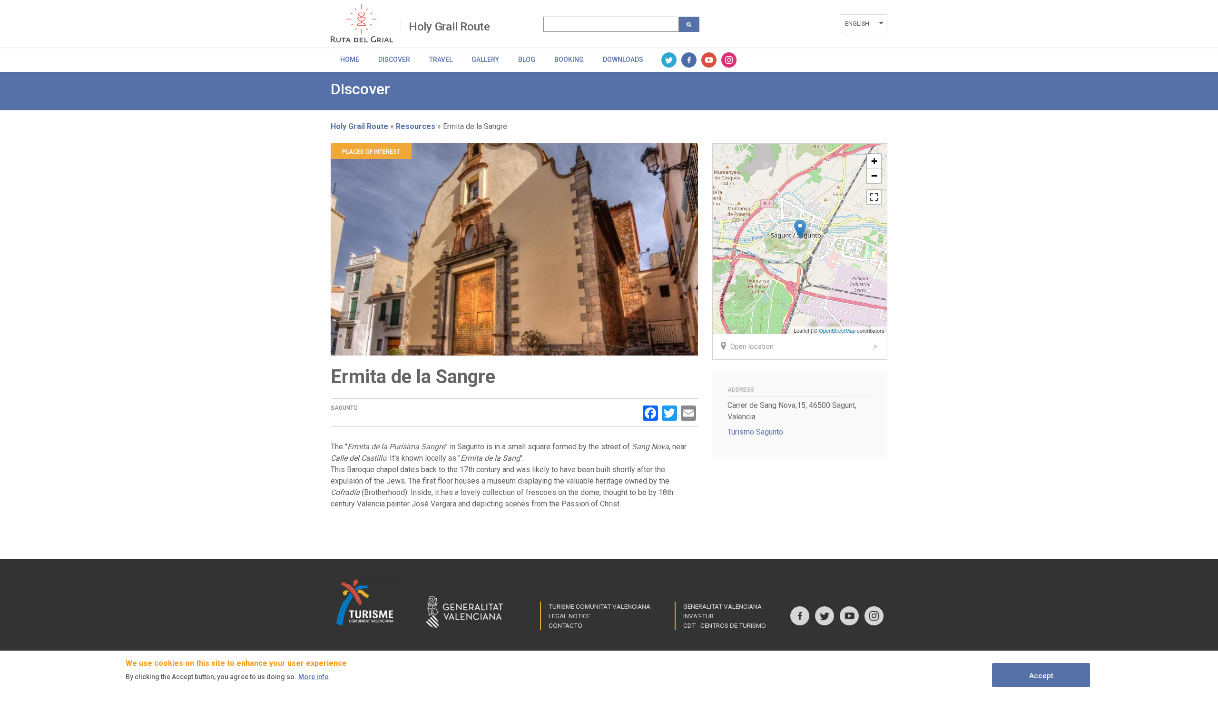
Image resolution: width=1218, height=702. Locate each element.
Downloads (623, 59)
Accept (1041, 676)
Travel (440, 59)
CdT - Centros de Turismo (724, 625)
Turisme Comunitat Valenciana (599, 606)
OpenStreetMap (837, 330)
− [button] (874, 176)
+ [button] (874, 161)
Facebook (689, 60)
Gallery (485, 59)
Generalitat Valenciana (722, 606)
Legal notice (569, 616)
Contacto (565, 625)
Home (349, 59)
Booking (569, 59)
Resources (415, 126)
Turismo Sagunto (755, 431)
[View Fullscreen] (874, 197)
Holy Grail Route (449, 26)
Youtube (709, 60)
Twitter (669, 60)
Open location (752, 346)
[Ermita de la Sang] (800, 229)
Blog (526, 59)
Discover (394, 59)
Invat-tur (698, 616)
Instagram (729, 60)
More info (313, 677)
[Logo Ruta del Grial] (366, 23)
